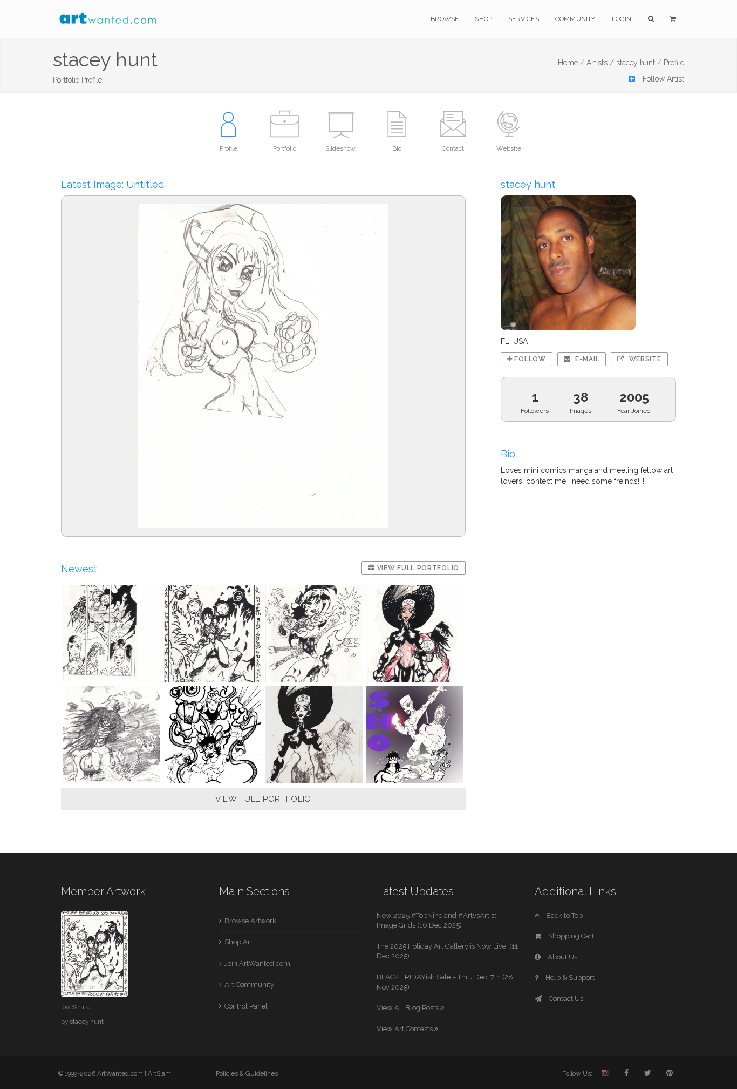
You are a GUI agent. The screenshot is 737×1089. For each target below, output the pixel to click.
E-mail (586, 359)
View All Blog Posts (408, 1008)
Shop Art (238, 942)
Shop (483, 19)
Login (622, 19)
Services (523, 19)
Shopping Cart (570, 936)
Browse (445, 19)
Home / (571, 62)
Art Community (249, 984)
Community (575, 19)
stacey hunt (87, 1021)
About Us (561, 957)
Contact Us (565, 999)
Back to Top (563, 915)
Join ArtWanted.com (257, 963)
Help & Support (569, 977)
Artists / (600, 62)
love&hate (75, 1007)
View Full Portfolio (417, 568)
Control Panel (246, 1006)
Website (644, 359)
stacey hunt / (638, 62)
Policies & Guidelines (247, 1073)
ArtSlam (159, 1073)
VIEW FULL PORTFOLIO (263, 799)
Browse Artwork (250, 921)
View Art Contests (405, 1029)
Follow (529, 359)
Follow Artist (662, 79)
